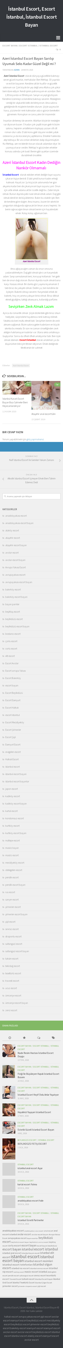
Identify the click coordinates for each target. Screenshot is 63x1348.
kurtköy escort (12, 825)
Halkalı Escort (12, 759)
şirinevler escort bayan (16, 914)
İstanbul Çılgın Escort (43, 1282)
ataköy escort (12, 530)
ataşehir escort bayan (16, 545)
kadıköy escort (12, 796)
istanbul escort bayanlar (17, 781)
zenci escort (11, 1010)
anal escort (48, 1231)
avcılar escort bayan (15, 560)
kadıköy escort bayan (16, 803)
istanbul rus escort (20, 1268)
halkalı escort (11, 1316)
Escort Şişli (10, 737)
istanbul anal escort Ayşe (30, 1168)
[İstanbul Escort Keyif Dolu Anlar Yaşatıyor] (8, 1092)
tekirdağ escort (12, 966)
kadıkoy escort (19, 1272)
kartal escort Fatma (27, 1184)
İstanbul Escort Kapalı (44, 1279)
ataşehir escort (12, 537)
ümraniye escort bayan (16, 1002)
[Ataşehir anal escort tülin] (46, 395)
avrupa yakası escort (29, 1316)
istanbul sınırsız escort (39, 1268)
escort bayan (9, 45)
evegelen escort (13, 751)
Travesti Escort (15, 1279)
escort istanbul (28, 45)
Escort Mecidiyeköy (14, 722)
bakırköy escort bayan (16, 596)
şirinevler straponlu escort (27, 1286)
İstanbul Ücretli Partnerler (31, 1220)
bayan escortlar (32, 1238)
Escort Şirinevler (13, 729)
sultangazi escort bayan (17, 951)
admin (17, 70)
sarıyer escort (12, 899)
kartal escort (11, 810)
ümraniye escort (13, 995)
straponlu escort (13, 936)
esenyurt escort (18, 1320)
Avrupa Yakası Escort (15, 567)
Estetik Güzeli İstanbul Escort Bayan (36, 1129)
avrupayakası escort (15, 574)
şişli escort (10, 921)
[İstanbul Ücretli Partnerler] (8, 1217)
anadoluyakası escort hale (30, 1200)
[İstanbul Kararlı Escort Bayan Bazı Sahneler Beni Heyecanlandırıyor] (16, 388)
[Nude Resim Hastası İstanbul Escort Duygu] (8, 1050)
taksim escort (11, 958)
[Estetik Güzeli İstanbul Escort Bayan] (8, 1127)
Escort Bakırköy (13, 678)
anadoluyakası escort (16, 515)
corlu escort (11, 648)
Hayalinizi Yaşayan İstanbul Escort (34, 1112)
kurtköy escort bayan (15, 833)
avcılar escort (12, 552)
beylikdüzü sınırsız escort (38, 1242)
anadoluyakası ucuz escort (33, 1231)
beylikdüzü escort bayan (17, 626)
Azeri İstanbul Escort (21, 365)
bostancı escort (13, 633)
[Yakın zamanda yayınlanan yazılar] (9, 1038)
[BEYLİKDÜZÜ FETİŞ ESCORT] (8, 1148)
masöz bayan (12, 847)
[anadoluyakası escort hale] (8, 1201)
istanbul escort (48, 45)
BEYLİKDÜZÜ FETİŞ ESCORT (32, 1143)
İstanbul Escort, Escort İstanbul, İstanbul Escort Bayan (31, 17)
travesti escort (12, 980)
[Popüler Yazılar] (24, 1038)
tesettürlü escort (13, 973)
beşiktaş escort (12, 611)
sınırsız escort (12, 929)
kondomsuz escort (14, 818)
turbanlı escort (28, 1279)
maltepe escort (12, 840)
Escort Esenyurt (12, 700)
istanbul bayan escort (31, 1253)
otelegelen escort (13, 870)
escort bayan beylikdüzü (47, 1245)
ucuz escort (11, 988)
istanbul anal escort (11, 1253)
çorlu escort (11, 641)
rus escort (10, 892)
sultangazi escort (13, 943)
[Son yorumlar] (39, 1038)
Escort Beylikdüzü (14, 692)
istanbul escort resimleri (38, 1261)
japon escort (11, 788)
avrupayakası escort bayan (18, 582)
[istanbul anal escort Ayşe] (8, 1169)
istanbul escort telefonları (17, 1264)
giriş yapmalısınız (35, 439)
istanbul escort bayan (15, 774)
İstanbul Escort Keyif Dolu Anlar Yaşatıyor (38, 1094)
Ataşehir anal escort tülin (44, 413)
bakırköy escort (13, 589)
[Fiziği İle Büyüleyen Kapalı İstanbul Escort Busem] (8, 1071)
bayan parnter (12, 604)
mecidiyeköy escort (14, 862)
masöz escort (12, 855)
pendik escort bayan (15, 884)
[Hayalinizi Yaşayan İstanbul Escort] (8, 1109)
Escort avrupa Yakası (15, 670)
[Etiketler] (53, 1038)
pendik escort (12, 877)
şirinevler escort (13, 906)
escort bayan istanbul (18, 1249)
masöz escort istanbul (36, 1271)
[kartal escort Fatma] (8, 1185)
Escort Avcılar (12, 663)
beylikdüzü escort (14, 619)
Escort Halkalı (12, 707)
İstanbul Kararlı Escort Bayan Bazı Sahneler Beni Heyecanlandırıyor (15, 402)
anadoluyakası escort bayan (19, 523)
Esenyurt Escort (12, 744)
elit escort (10, 655)
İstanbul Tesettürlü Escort (23, 1282)
